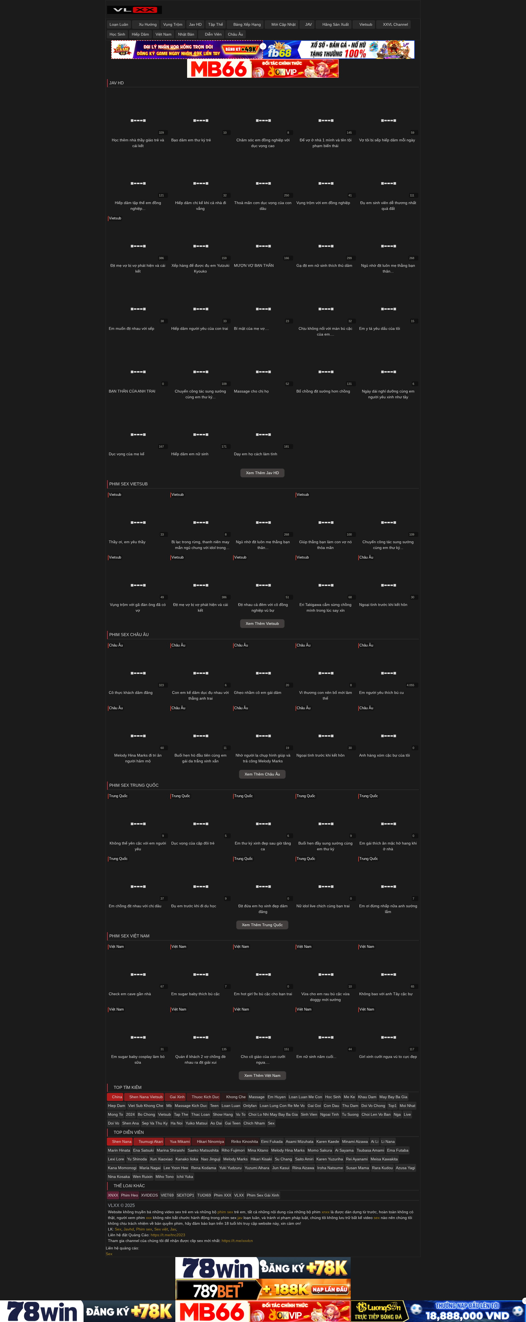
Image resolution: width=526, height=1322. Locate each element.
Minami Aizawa (355, 1141)
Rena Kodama (203, 1168)
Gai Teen (233, 1123)
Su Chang (283, 1159)
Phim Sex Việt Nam (129, 936)
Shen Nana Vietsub (145, 1097)
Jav (173, 1229)
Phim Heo (129, 1195)
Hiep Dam (116, 1105)
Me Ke (349, 1097)
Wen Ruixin (143, 1176)
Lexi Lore (116, 1159)
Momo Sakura (320, 1150)
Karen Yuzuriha (329, 1159)
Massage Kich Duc (191, 1105)
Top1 (392, 1105)
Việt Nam (163, 34)
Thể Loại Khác (129, 1185)
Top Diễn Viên (128, 1132)
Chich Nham (254, 1123)
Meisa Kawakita (384, 1159)
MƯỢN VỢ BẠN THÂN (254, 265)
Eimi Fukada (272, 1141)
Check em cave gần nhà (130, 994)
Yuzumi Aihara (257, 1168)
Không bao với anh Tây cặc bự (386, 994)
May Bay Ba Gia (393, 1097)
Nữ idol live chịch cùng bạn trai (323, 906)
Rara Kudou (382, 1168)
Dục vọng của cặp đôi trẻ (193, 843)
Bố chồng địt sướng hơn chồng (323, 391)
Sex (271, 1123)
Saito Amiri (304, 1159)
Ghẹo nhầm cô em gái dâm (257, 692)
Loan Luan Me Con (305, 1097)
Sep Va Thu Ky (155, 1123)
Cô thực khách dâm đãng (131, 692)
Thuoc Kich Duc (205, 1097)
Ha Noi (176, 1123)
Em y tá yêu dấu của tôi (379, 328)
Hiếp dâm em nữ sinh (189, 454)
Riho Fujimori (233, 1150)
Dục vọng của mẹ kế (126, 454)
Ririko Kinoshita (244, 1141)
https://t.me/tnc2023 (168, 1235)
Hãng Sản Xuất (335, 24)
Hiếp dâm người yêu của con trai (199, 328)
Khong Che (235, 1097)
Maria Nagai (150, 1168)
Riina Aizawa (303, 1168)
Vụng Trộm (172, 24)
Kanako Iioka (187, 1159)
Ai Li (374, 1141)
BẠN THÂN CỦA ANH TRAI (132, 391)
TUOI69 (204, 1195)
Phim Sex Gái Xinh (263, 1195)
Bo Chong (146, 1114)
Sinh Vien (309, 1114)
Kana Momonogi (122, 1168)
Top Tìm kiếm (127, 1087)
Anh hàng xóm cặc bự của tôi (384, 755)
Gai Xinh (177, 1097)
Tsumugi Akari (150, 1141)
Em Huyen (277, 1097)
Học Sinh (117, 34)
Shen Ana (130, 1123)
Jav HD (195, 24)
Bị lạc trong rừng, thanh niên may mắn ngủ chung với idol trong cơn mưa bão (200, 548)
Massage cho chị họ (251, 391)
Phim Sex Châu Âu (129, 634)
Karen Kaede (327, 1141)
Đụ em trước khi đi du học (193, 906)
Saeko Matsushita (203, 1150)
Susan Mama (357, 1168)
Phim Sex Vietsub (128, 484)
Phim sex (144, 1229)
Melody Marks (235, 1159)
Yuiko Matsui (196, 1123)
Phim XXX (222, 1195)
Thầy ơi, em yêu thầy (127, 542)
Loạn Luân (119, 24)
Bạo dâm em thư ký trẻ (191, 140)
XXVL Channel (395, 24)
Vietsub (365, 24)
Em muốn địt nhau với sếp (131, 328)
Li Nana (388, 1141)
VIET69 (167, 1195)
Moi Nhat (407, 1105)
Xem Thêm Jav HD (262, 473)
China (116, 1097)
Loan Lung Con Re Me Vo (282, 1105)
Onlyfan (250, 1105)
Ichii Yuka (185, 1176)
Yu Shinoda (137, 1159)
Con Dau (331, 1105)
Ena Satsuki (143, 1150)
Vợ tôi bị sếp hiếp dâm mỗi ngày (387, 140)
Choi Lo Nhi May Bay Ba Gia (273, 1114)
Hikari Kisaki (261, 1159)
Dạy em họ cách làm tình (255, 454)
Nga (397, 1114)
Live (407, 1114)
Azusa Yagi (405, 1168)
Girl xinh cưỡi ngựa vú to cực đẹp (388, 1056)
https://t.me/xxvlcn (237, 1240)
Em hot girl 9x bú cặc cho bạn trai (263, 994)
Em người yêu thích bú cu (381, 692)
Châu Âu (235, 34)
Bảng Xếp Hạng (246, 24)
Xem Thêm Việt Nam (262, 1075)
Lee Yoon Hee (176, 1168)
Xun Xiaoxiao (161, 1159)
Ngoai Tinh (329, 1114)
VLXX (239, 1195)
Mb (169, 1105)
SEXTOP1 (185, 1195)
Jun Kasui (280, 1168)
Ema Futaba (397, 1150)
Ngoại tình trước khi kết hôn (383, 604)
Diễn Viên (213, 34)
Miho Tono (165, 1176)
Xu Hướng (147, 24)
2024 (130, 1114)
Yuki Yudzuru (230, 1168)
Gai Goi (314, 1105)
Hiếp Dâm (140, 34)
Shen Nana (121, 1141)
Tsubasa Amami (370, 1150)
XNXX (113, 1195)
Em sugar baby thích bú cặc (195, 994)
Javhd (129, 1229)
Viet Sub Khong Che (145, 1105)
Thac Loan (200, 1114)
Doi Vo (113, 1123)
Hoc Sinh (333, 1097)
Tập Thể (215, 24)
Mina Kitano (258, 1150)
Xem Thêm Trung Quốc (262, 925)
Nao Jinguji (210, 1159)
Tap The (181, 1114)
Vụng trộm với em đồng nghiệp (323, 203)
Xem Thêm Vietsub (262, 623)
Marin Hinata (119, 1150)
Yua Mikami (179, 1141)
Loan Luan (231, 1105)
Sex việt (161, 1229)
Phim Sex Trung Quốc (134, 785)
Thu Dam (350, 1105)
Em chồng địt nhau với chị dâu (135, 906)
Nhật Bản (186, 34)
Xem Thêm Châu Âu (262, 774)
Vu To (240, 1114)
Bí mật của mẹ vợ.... (251, 328)
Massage (257, 1097)
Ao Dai (216, 1123)
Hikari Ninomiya (210, 1141)
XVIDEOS (149, 1195)
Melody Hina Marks (288, 1150)
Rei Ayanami (357, 1159)
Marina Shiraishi (171, 1150)
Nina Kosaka (119, 1176)
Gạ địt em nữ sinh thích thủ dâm (324, 265)
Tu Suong (350, 1114)
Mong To (115, 1114)
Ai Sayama (344, 1150)
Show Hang (223, 1114)
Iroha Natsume (330, 1168)
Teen (214, 1105)
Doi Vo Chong (373, 1105)
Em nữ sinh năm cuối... (316, 1056)
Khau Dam (367, 1097)
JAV (308, 24)
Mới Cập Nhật (283, 24)
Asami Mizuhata (299, 1141)
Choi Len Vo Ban (376, 1114)
